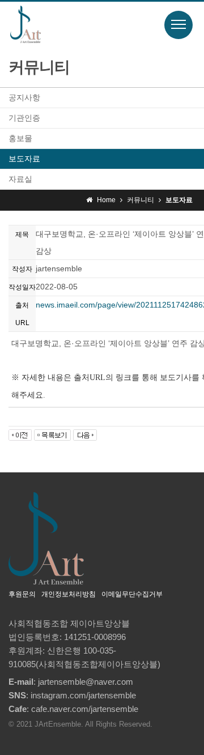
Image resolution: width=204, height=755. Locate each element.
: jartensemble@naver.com (70, 681)
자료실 (20, 179)
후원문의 (22, 594)
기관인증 (24, 117)
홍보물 (20, 138)
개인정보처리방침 (68, 594)
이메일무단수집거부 (132, 594)
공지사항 (24, 97)
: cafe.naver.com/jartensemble (73, 709)
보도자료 (24, 158)
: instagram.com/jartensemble (72, 695)
